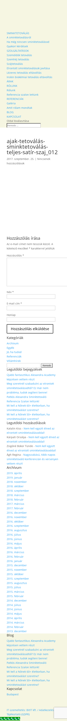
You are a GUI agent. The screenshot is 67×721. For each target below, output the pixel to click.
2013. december (17, 631)
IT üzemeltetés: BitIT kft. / (22, 710)
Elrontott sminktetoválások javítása (28, 68)
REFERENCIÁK (15, 99)
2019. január (14, 477)
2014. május (14, 613)
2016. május (14, 543)
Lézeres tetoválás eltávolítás (24, 72)
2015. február (15, 596)
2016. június (14, 539)
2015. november (17, 569)
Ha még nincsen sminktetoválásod (28, 42)
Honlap (11, 315)
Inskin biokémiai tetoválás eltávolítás (29, 77)
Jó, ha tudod (14, 352)
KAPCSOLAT (14, 116)
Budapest (13, 694)
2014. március (15, 622)
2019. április (14, 473)
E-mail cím (14, 303)
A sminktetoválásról (19, 37)
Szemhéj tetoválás (18, 59)
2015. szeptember (18, 578)
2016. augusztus (17, 530)
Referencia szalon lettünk (22, 94)
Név (10, 292)
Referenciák (14, 356)
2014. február (15, 627)
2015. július (14, 587)
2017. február (15, 508)
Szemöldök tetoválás (19, 55)
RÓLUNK (12, 86)
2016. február (15, 556)
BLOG (10, 112)
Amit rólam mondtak (19, 107)
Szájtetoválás (15, 64)
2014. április (14, 618)
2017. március (15, 504)
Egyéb (10, 348)
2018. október (15, 486)
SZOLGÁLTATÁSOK (18, 50)
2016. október (15, 521)
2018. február (15, 499)
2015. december (17, 565)
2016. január (14, 561)
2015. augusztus (17, 583)
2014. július (14, 605)
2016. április (14, 547)
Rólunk (11, 90)
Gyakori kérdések (17, 46)
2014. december (17, 600)
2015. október (15, 574)
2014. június (14, 609)
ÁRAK (10, 81)
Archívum (13, 343)
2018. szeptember (18, 490)
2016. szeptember (18, 526)
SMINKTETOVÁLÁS (18, 33)
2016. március (15, 552)
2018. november (17, 482)
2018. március (15, 495)
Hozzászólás (15, 255)
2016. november (17, 517)
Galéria (11, 103)
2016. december (17, 512)
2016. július (14, 534)
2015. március (15, 591)
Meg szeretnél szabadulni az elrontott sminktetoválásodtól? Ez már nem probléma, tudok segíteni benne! (30, 388)
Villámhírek (14, 361)
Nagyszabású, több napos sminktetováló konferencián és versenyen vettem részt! (32, 459)
